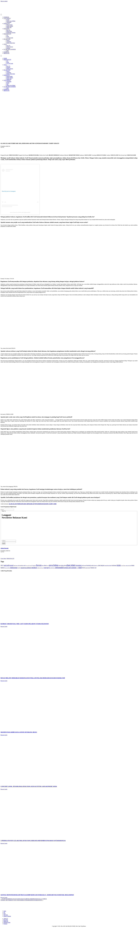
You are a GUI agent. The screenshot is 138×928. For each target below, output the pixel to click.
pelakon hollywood (40, 567)
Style (83, 567)
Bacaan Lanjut (4, 626)
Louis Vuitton (123, 565)
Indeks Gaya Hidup (10, 21)
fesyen (39, 565)
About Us (5, 918)
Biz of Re (5, 919)
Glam (4, 911)
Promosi (5, 923)
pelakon (34, 567)
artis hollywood (8, 565)
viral (95, 567)
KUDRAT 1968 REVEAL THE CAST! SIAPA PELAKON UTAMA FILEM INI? (25, 624)
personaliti (59, 567)
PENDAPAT (6, 28)
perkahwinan (52, 567)
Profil (7, 36)
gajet (48, 565)
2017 (2, 565)
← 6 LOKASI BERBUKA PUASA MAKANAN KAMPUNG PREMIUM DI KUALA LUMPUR (24, 898)
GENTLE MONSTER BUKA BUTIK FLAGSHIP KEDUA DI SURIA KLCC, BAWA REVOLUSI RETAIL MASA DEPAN (37, 895)
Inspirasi (8, 48)
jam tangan (101, 565)
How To (8, 45)
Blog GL (8, 30)
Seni (7, 84)
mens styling (7, 567)
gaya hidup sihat (62, 565)
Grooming (8, 41)
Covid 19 (30, 565)
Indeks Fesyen (9, 46)
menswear (13, 567)
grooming (79, 565)
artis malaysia (21, 565)
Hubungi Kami (6, 922)
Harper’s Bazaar (7, 916)
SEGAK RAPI (6, 39)
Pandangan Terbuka (10, 32)
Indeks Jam (8, 27)
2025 (7, 50)
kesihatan (114, 565)
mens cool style (128, 565)
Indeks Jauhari (9, 26)
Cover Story (3, 558)
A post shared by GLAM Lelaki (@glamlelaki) (20, 212)
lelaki (119, 565)
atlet (25, 565)
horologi (88, 565)
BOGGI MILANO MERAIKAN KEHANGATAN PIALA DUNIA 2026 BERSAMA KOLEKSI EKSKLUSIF (33, 678)
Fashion (34, 565)
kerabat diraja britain (107, 565)
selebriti (73, 567)
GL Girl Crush (9, 37)
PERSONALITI (7, 33)
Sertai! (3, 543)
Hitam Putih (9, 31)
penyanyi (47, 567)
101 (7, 35)
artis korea (16, 565)
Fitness (7, 40)
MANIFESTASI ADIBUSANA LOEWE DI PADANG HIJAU (19, 732)
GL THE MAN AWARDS (9, 49)
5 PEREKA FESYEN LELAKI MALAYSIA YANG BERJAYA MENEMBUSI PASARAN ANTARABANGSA (33, 840)
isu (97, 565)
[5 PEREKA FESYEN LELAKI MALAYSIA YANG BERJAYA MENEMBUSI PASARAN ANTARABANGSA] (44, 837)
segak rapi (67, 567)
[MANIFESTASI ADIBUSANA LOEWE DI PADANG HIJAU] (44, 729)
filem (43, 565)
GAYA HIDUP (6, 18)
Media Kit (5, 921)
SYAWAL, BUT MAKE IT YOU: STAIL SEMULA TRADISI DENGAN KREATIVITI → (22, 900)
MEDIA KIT (6, 53)
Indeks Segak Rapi (10, 43)
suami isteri (87, 567)
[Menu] (1, 14)
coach (28, 565)
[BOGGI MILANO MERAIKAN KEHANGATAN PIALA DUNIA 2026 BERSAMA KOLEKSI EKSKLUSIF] (44, 675)
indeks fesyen (94, 565)
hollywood (84, 565)
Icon (4, 913)
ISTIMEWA (6, 17)
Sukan (92, 567)
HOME (5, 58)
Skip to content (4, 1)
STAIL (5, 44)
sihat (77, 567)
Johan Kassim (4, 548)
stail (80, 567)
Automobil (8, 22)
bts (26, 565)
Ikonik (7, 19)
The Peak (5, 914)
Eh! (4, 912)
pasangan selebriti (26, 567)
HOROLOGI (6, 23)
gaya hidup (53, 565)
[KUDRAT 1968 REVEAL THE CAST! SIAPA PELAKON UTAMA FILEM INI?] (44, 621)
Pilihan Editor (9, 24)
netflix (19, 567)
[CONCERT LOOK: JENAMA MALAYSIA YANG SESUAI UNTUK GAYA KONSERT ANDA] (44, 783)
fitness (45, 565)
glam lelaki (70, 565)
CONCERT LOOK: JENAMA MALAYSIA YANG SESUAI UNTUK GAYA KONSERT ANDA (29, 786)
